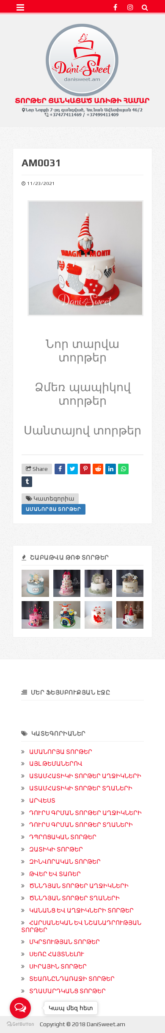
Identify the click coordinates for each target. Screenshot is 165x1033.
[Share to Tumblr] (27, 481)
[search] (145, 7)
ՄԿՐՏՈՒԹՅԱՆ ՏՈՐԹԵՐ (64, 941)
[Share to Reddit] (98, 469)
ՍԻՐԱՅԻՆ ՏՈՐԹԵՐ (58, 966)
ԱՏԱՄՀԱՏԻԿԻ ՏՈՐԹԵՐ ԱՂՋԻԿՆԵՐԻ (85, 776)
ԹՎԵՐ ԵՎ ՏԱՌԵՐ (55, 874)
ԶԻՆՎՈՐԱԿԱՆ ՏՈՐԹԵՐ (65, 861)
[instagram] (130, 7)
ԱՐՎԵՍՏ (42, 800)
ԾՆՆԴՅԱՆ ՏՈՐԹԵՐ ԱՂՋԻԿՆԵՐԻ (79, 885)
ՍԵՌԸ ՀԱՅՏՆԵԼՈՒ (56, 954)
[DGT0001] (35, 583)
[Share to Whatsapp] (123, 469)
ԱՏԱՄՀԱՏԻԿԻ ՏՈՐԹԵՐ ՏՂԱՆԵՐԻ (80, 788)
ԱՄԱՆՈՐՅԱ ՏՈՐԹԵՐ (53, 509)
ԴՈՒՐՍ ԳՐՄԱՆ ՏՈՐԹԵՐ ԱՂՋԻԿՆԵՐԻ (85, 812)
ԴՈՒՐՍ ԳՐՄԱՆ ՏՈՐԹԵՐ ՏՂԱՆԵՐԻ (81, 824)
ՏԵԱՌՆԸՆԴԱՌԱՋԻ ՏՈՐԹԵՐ (72, 978)
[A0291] (67, 583)
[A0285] (35, 615)
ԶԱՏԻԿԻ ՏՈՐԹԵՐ (56, 849)
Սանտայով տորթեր (82, 430)
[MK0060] (98, 583)
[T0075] (67, 615)
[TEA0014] (130, 615)
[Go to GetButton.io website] (20, 1024)
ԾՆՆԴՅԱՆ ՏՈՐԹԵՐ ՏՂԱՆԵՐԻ (74, 898)
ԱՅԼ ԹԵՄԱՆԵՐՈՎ (55, 763)
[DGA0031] (130, 583)
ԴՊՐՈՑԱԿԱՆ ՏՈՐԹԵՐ (62, 837)
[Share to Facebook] (60, 469)
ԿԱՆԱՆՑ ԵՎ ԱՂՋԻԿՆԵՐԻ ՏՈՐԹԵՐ (81, 910)
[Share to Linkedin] (110, 469)
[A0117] (98, 615)
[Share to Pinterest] (85, 469)
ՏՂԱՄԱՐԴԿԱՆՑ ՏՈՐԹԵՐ (67, 991)
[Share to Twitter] (72, 469)
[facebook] (115, 7)
